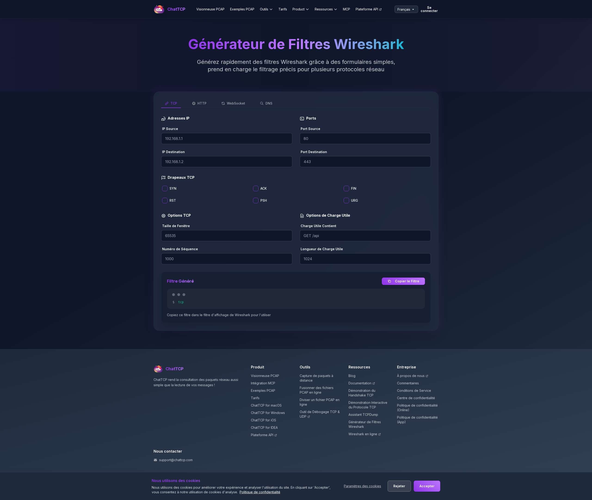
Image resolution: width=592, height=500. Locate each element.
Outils (264, 9)
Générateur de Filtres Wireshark (364, 424)
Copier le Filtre (407, 281)
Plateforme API (367, 9)
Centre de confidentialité (416, 398)
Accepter (427, 486)
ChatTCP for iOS (263, 420)
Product (299, 9)
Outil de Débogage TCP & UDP (320, 414)
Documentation (359, 383)
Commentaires (408, 383)
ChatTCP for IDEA (264, 427)
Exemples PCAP (242, 9)
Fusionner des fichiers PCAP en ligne (316, 390)
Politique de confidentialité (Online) (417, 407)
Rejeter (399, 486)
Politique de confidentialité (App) (417, 419)
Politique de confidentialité (260, 492)
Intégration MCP (263, 383)
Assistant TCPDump (363, 415)
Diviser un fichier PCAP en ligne (319, 402)
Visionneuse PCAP (210, 9)
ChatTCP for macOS (266, 405)
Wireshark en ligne (362, 434)
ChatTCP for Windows (268, 413)
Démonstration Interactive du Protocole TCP (367, 405)
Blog (351, 376)
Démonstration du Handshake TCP (361, 393)
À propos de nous (411, 376)
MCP (346, 9)
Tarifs (282, 9)
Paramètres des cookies (362, 486)
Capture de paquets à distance (316, 378)
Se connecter (429, 9)
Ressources (324, 9)
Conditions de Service (414, 390)
